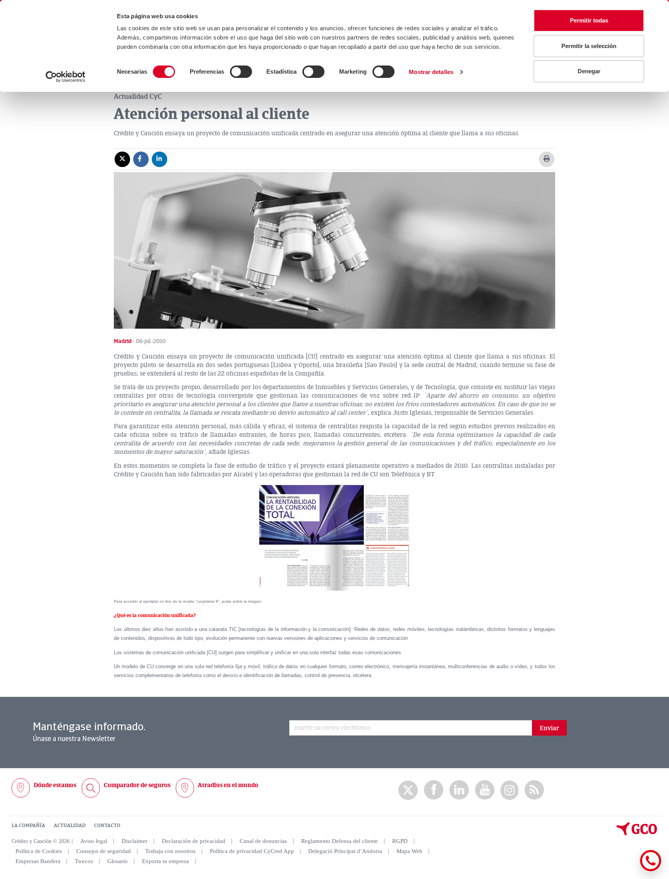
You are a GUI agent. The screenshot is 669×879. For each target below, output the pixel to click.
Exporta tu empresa (165, 861)
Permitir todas (589, 20)
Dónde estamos (55, 785)
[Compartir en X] (122, 159)
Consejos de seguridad (103, 851)
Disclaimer (135, 841)
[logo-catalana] (636, 834)
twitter (408, 790)
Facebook (433, 790)
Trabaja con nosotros (170, 851)
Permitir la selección (588, 46)
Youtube (484, 790)
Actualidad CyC (138, 96)
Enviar (549, 728)
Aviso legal (93, 841)
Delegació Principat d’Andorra (345, 851)
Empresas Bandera (37, 861)
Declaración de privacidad (193, 841)
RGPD (400, 841)
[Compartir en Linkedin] (159, 159)
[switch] (241, 71)
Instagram (509, 790)
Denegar (589, 71)
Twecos (84, 861)
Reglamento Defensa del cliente (339, 841)
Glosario (117, 861)
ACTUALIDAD (70, 825)
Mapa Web (409, 851)
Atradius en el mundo (228, 785)
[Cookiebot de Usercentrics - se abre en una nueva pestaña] (65, 77)
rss (534, 790)
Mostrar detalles (431, 72)
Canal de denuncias (263, 841)
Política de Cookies (38, 851)
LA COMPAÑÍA (28, 825)
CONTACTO (107, 825)
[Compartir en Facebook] (140, 159)
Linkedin (459, 790)
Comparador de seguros (137, 785)
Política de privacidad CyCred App (252, 851)
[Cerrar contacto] (627, 870)
